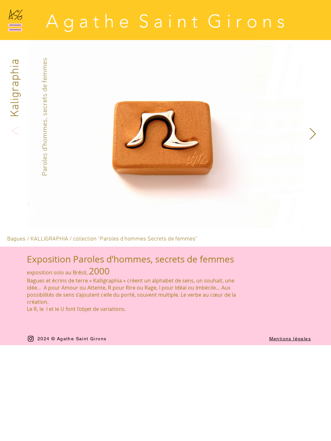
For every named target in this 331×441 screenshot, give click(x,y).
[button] (15, 27)
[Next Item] (312, 134)
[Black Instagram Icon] (31, 339)
